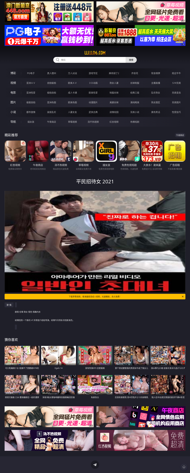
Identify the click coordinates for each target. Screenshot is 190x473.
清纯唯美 (134, 102)
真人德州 (51, 73)
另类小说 (134, 112)
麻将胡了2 (114, 73)
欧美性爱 (93, 92)
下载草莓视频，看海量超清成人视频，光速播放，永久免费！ (95, 296)
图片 (13, 102)
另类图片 (176, 102)
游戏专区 (93, 73)
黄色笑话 (155, 112)
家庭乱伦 (51, 112)
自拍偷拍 (51, 82)
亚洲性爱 (30, 92)
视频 (13, 83)
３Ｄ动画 (93, 82)
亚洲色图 (51, 102)
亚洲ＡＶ (30, 82)
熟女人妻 (114, 82)
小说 (13, 112)
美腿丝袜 (114, 102)
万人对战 (72, 73)
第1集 (9, 305)
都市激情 (30, 112)
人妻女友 (72, 112)
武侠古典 (93, 112)
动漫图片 (93, 102)
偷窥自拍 (30, 102)
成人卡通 (72, 92)
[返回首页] (184, 467)
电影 (13, 92)
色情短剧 (134, 121)
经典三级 (134, 92)
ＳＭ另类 (176, 82)
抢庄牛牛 (176, 73)
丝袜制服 (134, 82)
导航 (13, 122)
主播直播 (155, 82)
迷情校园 (114, 112)
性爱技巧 (176, 112)
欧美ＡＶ (72, 82)
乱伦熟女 (155, 92)
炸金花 (134, 73)
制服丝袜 (114, 92)
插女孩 (31, 121)
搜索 (131, 59)
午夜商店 (51, 121)
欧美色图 (72, 102)
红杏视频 (114, 121)
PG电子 (31, 73)
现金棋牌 (155, 73)
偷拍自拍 (51, 92)
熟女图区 (155, 102)
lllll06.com (95, 53)
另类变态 (176, 92)
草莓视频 (72, 121)
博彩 (13, 73)
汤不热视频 (93, 121)
